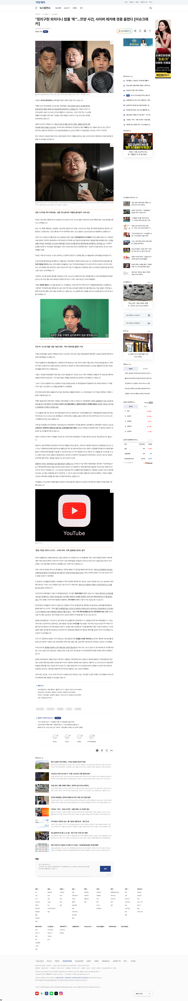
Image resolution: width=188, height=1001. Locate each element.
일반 (36, 921)
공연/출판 (37, 942)
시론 (138, 899)
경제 (85, 889)
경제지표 (86, 895)
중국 (97, 902)
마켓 (36, 889)
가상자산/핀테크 (51, 908)
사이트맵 (133, 961)
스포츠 (36, 946)
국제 (97, 889)
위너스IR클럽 (100, 926)
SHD (128, 411)
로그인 (126, 2)
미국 (97, 899)
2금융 (48, 902)
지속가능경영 (124, 926)
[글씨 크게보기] (150, 31)
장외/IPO (37, 902)
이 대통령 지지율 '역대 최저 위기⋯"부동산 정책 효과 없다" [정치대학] (141, 220)
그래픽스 (74, 8)
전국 (126, 905)
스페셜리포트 (75, 926)
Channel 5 (87, 926)
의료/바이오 (75, 911)
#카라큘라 (60, 709)
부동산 (61, 889)
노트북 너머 (140, 911)
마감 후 (139, 905)
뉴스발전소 (45, 7)
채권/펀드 (37, 911)
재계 (73, 892)
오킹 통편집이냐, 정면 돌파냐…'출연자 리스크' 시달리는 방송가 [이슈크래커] (60, 689)
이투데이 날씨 (112, 926)
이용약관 (57, 961)
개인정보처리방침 (67, 961)
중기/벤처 (74, 915)
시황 (36, 895)
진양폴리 (129, 421)
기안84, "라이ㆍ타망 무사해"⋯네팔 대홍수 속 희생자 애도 (70, 809)
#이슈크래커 (40, 709)
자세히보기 (57, 718)
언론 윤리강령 (59, 977)
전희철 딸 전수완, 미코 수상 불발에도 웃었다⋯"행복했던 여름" (144, 110)
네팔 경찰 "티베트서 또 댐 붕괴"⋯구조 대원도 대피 (141, 115)
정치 (112, 889)
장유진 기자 (38, 31)
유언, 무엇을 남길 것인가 (45, 698)
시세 (36, 899)
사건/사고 (127, 899)
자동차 (73, 899)
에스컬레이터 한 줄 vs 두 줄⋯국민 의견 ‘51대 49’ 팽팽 (69, 833)
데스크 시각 (140, 902)
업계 (61, 895)
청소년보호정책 (79, 961)
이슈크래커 (58, 8)
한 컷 (81, 8)
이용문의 (96, 961)
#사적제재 (78, 709)
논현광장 (139, 895)
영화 (36, 936)
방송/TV (37, 933)
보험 (48, 899)
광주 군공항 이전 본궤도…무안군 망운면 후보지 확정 (68, 762)
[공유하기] (135, 31)
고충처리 (88, 961)
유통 (73, 908)
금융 (48, 889)
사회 (126, 889)
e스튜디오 (62, 930)
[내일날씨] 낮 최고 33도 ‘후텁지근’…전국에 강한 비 (141, 100)
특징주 (130, 369)
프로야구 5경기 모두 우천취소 (135, 90)
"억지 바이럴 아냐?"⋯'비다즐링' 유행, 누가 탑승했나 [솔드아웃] (56, 722)
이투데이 (37, 14)
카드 (48, 905)
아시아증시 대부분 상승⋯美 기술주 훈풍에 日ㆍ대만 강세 (70, 821)
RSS (150, 2)
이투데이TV (63, 926)
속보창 (136, 2)
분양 (61, 902)
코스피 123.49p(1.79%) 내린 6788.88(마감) (142, 95)
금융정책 (49, 892)
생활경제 (86, 899)
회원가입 (131, 2)
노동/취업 (127, 902)
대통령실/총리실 (115, 892)
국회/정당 (113, 895)
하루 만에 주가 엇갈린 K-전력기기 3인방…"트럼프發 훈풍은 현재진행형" (75, 845)
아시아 (98, 905)
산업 (73, 889)
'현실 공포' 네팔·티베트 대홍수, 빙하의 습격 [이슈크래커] (70, 786)
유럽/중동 (98, 908)
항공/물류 (74, 905)
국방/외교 (113, 899)
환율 (36, 915)
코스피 (130, 406)
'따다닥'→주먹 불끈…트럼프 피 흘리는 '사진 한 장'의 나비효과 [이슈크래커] (59, 695)
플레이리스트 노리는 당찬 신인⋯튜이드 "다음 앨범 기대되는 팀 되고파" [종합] (60, 727)
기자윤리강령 (67, 977)
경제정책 (86, 892)
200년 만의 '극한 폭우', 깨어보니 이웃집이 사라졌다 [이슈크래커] (56, 692)
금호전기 (129, 416)
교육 (126, 895)
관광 (36, 930)
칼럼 (138, 908)
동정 (126, 911)
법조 (126, 892)
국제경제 (98, 892)
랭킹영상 (62, 933)
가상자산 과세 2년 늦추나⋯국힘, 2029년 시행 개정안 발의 (70, 774)
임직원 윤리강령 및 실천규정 (79, 977)
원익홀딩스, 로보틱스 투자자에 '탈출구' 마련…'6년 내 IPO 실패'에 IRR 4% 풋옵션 (150, 81)
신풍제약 (129, 426)
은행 (48, 895)
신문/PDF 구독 (143, 2)
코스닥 (145, 406)
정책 (61, 899)
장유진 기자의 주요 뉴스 (45, 718)
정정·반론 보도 (106, 961)
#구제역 (69, 709)
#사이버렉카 (50, 709)
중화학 (73, 902)
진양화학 (129, 431)
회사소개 (49, 961)
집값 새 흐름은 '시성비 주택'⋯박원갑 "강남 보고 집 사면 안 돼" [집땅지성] (141, 251)
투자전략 (145, 369)
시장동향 (62, 892)
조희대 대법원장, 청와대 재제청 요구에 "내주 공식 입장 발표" (71, 797)
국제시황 (37, 918)
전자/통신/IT (75, 895)
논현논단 (139, 892)
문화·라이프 (38, 926)
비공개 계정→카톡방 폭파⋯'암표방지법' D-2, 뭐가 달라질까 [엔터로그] (58, 725)
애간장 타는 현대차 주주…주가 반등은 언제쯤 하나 (140, 125)
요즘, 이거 (67, 8)
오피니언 (139, 889)
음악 (36, 939)
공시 (36, 892)
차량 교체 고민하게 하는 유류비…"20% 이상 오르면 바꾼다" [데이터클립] (142, 228)
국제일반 (98, 895)
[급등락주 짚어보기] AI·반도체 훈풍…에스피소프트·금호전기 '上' (144, 105)
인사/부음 (127, 908)
